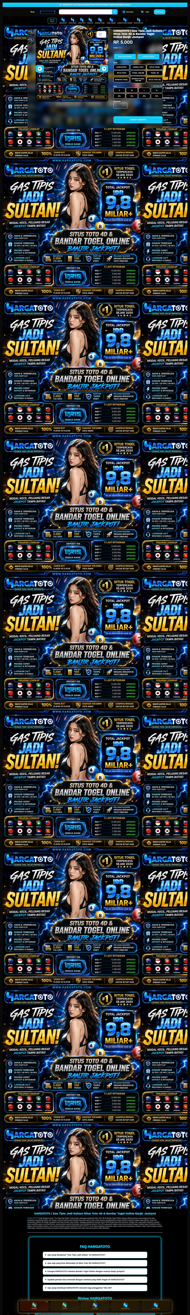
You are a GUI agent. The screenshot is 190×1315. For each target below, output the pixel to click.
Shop (32, 12)
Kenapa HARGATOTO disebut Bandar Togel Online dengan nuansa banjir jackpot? (86, 1271)
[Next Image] (104, 68)
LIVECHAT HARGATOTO (138, 120)
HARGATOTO (32, 1218)
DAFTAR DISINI (125, 57)
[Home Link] (47, 12)
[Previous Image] (40, 68)
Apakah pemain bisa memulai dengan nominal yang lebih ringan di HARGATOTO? (85, 1280)
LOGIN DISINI (148, 57)
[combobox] (85, 11)
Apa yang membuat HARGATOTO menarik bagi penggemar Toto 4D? (79, 1288)
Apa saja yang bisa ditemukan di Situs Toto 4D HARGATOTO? (76, 1263)
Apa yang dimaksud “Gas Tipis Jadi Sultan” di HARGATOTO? (76, 1255)
